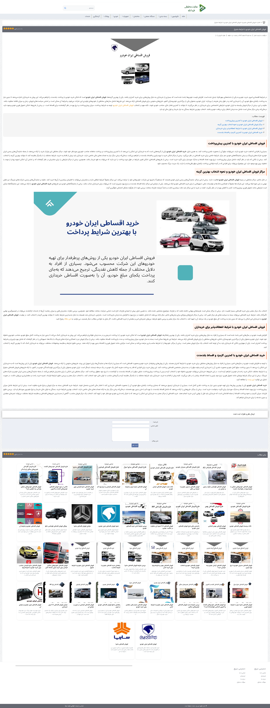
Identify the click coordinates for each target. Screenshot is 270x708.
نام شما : (155, 422)
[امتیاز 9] (12, 28)
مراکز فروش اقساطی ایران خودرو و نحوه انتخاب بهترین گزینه (240, 124)
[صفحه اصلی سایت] (193, 8)
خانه (183, 16)
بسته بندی (163, 16)
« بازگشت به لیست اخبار (260, 35)
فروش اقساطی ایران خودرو (123, 105)
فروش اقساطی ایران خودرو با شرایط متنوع (227, 22)
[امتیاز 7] (10, 28)
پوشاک (107, 16)
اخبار (258, 22)
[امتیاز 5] (8, 28)
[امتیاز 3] (6, 28)
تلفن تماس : (154, 426)
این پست (251, 379)
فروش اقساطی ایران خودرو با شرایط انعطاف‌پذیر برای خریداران (239, 128)
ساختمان (136, 16)
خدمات (87, 16)
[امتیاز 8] (11, 28)
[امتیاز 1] (3, 28)
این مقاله (67, 319)
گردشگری (96, 16)
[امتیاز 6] (9, 28)
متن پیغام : (154, 441)
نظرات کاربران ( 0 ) (220, 35)
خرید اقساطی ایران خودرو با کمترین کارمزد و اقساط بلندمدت (239, 132)
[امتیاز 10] (13, 28)
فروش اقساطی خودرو (249, 22)
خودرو (116, 16)
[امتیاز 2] (4, 28)
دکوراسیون (175, 16)
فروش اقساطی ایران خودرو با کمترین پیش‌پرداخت (243, 120)
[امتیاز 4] (7, 28)
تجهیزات (126, 16)
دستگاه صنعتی (149, 16)
